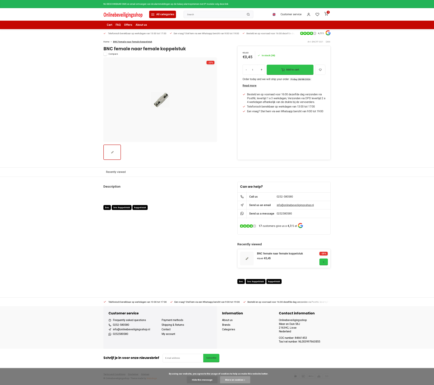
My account (168, 334)
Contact (166, 329)
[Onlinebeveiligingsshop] (123, 14)
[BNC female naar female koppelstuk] (247, 258)
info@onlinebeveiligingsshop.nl (295, 205)
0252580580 (284, 213)
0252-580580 (285, 196)
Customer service (291, 14)
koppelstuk (140, 207)
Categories (228, 329)
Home (106, 41)
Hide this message (202, 379)
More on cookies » (235, 379)
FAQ (118, 24)
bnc (107, 207)
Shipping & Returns (173, 324)
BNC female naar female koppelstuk (132, 41)
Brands (226, 324)
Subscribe (211, 358)
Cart (109, 24)
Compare (113, 53)
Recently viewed (116, 172)
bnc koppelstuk (121, 207)
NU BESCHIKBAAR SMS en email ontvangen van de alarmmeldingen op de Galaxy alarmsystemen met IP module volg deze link (165, 4)
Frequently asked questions (129, 320)
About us (141, 24)
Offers (128, 24)
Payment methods (172, 320)
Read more (250, 85)
